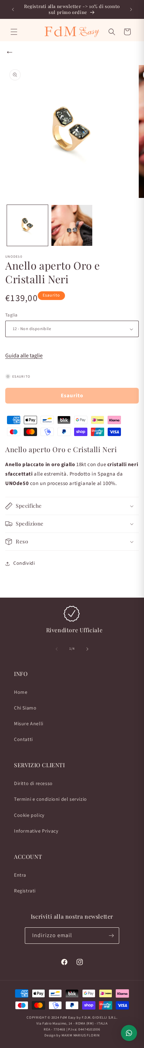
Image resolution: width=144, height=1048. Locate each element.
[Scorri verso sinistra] (56, 649)
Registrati (25, 890)
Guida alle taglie (24, 355)
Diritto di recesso (33, 783)
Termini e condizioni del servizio (50, 799)
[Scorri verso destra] (87, 649)
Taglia (11, 315)
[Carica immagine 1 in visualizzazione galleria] (27, 225)
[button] (14, 32)
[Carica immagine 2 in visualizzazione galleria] (71, 225)
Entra (20, 875)
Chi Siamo (25, 708)
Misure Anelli (28, 723)
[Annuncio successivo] (131, 9)
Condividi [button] (24, 563)
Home (20, 692)
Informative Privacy (36, 831)
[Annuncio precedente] (13, 9)
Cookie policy (29, 815)
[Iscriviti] (111, 935)
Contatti (23, 739)
